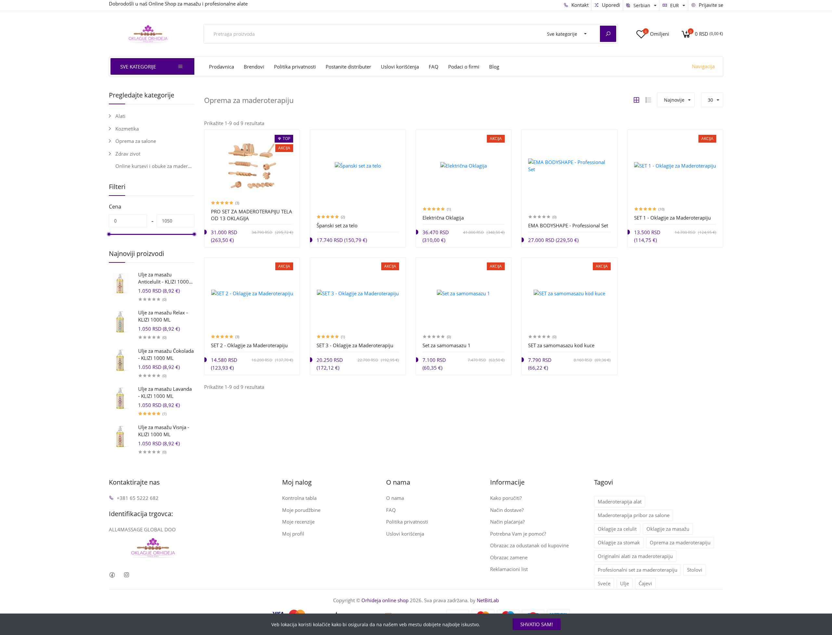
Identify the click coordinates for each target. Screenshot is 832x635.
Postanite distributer (348, 66)
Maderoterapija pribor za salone (634, 515)
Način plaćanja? (507, 521)
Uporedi (610, 5)
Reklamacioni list (509, 569)
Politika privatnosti (295, 66)
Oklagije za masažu (667, 529)
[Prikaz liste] (648, 100)
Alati (120, 116)
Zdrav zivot (127, 153)
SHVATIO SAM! (536, 624)
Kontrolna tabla (299, 498)
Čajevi (645, 583)
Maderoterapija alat (620, 501)
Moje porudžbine (301, 510)
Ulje (624, 583)
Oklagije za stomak (619, 542)
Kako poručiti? (506, 498)
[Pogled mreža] (636, 100)
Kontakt (579, 5)
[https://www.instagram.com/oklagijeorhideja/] (126, 575)
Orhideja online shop (385, 600)
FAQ (433, 66)
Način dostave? (507, 510)
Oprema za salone (135, 141)
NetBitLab (488, 600)
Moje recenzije (298, 521)
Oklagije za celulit (617, 529)
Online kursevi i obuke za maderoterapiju (154, 166)
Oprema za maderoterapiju (680, 542)
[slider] (109, 234)
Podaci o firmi (463, 66)
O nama (395, 498)
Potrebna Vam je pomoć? (518, 533)
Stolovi (694, 569)
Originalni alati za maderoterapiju (635, 556)
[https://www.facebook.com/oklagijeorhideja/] (112, 575)
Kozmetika (127, 128)
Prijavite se (710, 5)
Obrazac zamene (508, 557)
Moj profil (293, 533)
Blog (494, 66)
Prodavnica (221, 66)
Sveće (604, 583)
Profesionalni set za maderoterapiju (637, 569)
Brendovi (254, 66)
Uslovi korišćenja (400, 66)
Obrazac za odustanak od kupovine (529, 545)
